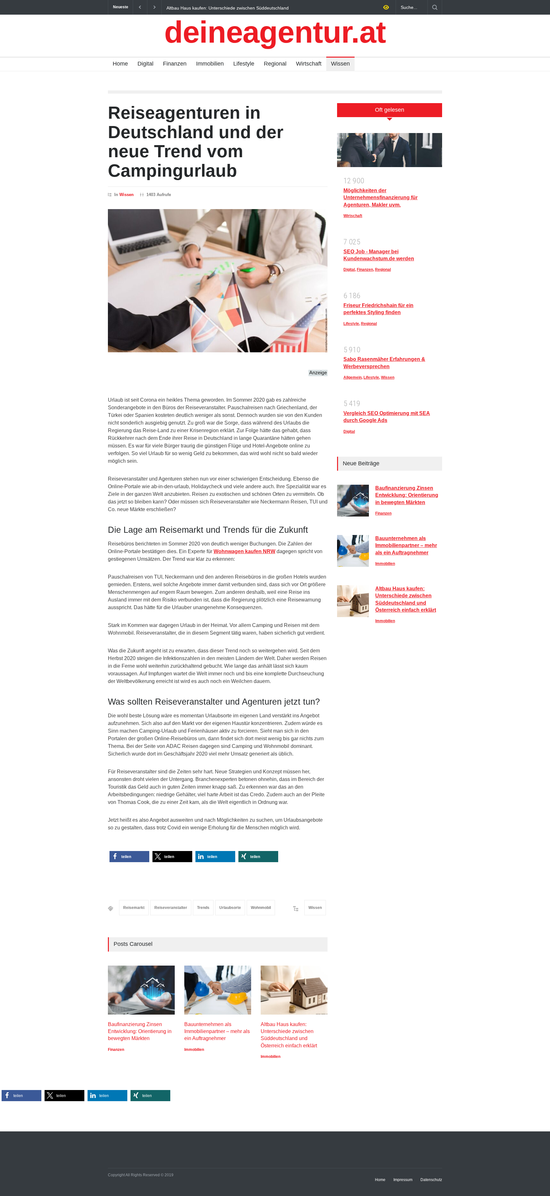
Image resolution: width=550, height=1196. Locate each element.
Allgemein (352, 377)
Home (120, 63)
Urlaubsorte (230, 907)
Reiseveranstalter (170, 907)
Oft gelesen (389, 110)
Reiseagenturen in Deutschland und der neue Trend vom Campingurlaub (195, 141)
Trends (203, 907)
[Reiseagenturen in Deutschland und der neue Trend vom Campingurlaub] (218, 280)
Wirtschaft (308, 63)
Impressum (402, 1180)
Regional (275, 63)
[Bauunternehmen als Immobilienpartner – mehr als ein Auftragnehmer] (217, 990)
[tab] (389, 113)
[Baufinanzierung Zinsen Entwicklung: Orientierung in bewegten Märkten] (141, 990)
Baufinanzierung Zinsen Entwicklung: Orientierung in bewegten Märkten (250, 7)
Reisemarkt (134, 907)
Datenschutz (431, 1180)
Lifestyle (243, 63)
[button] (129, 856)
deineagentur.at (275, 32)
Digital (145, 63)
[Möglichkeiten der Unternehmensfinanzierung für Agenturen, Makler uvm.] (389, 152)
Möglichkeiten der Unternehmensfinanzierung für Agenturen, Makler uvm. (380, 198)
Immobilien (210, 63)
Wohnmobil (261, 907)
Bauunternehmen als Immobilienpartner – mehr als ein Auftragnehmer (217, 1031)
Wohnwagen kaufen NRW (244, 551)
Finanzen (175, 63)
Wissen (340, 63)
